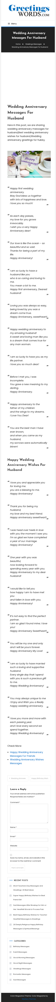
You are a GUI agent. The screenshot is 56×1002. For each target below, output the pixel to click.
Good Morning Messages (24, 957)
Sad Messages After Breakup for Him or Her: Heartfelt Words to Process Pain (29, 907)
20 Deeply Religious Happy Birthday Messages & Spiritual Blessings (28, 926)
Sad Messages (19, 980)
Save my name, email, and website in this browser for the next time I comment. (27, 859)
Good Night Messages (22, 963)
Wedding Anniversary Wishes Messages (19, 778)
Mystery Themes (29, 999)
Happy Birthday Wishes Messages (41, 778)
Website (13, 845)
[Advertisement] (28, 77)
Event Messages (20, 952)
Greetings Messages (22, 968)
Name (13, 827)
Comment (15, 802)
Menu (14, 23)
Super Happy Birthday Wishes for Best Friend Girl (29, 897)
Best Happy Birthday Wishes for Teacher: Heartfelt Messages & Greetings (30, 917)
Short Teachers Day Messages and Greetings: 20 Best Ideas (28, 888)
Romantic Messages (22, 974)
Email (13, 836)
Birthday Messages (21, 946)
